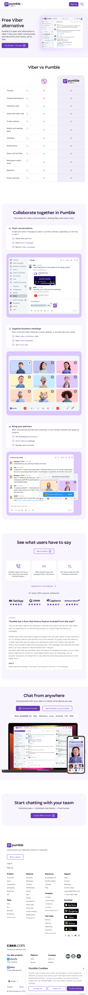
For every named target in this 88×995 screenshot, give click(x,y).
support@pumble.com (72, 891)
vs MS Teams (49, 900)
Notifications (30, 888)
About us (51, 959)
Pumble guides (50, 881)
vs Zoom (48, 907)
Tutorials (48, 884)
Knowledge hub (50, 878)
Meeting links (30, 915)
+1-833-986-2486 (70, 894)
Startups (48, 923)
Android (59, 716)
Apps (9, 881)
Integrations (11, 884)
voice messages (26, 340)
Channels (29, 878)
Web (72, 716)
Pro (8, 907)
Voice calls (29, 908)
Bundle (33, 962)
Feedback (67, 884)
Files (27, 894)
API (8, 894)
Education (48, 930)
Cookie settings (75, 988)
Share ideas (20, 441)
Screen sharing (31, 911)
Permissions (30, 901)
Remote (47, 920)
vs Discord (48, 904)
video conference (27, 336)
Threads (29, 884)
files (30, 238)
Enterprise (10, 914)
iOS (66, 716)
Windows (43, 716)
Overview (10, 878)
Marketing (48, 926)
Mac (35, 716)
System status (69, 888)
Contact (67, 881)
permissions (33, 437)
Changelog (11, 888)
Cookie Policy (46, 981)
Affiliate (50, 962)
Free (8, 904)
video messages (28, 247)
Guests (28, 898)
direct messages (26, 243)
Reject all (57, 988)
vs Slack (48, 897)
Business (10, 910)
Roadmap (10, 891)
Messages (29, 881)
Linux (51, 716)
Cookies (10, 987)
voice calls (23, 345)
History (28, 891)
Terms (21, 987)
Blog (46, 888)
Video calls (30, 904)
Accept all (38, 988)
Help (65, 878)
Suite (32, 959)
